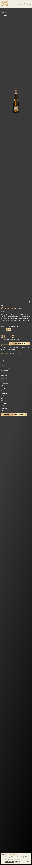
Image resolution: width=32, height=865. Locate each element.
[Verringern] (2, 343)
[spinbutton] (5, 343)
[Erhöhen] (7, 343)
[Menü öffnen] (30, 4)
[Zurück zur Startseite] (4, 4)
